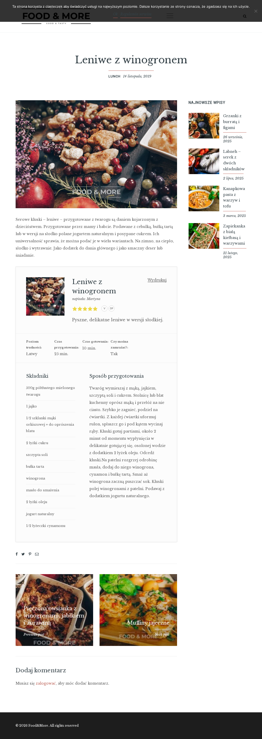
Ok (115, 14)
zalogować (46, 683)
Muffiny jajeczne (148, 623)
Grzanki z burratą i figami (232, 122)
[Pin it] (30, 554)
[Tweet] (23, 554)
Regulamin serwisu (135, 14)
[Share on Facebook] (17, 554)
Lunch (114, 76)
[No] (255, 11)
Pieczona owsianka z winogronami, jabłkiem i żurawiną (54, 615)
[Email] (37, 554)
